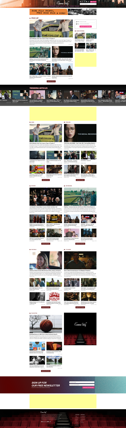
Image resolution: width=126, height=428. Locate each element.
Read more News (46, 180)
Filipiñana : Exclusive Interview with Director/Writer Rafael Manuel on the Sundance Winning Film (39, 60)
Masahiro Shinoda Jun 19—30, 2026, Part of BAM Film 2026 (37, 303)
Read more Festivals (45, 307)
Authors (81, 420)
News (48, 6)
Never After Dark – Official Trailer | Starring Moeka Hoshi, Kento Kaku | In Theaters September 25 (88, 176)
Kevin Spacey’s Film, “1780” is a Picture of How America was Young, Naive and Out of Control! (19, 101)
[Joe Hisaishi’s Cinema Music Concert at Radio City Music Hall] (46, 197)
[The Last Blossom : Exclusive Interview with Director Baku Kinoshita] (71, 233)
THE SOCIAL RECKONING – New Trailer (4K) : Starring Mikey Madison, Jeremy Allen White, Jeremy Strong (62, 60)
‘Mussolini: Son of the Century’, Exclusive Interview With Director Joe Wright (88, 303)
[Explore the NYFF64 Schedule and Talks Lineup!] (54, 155)
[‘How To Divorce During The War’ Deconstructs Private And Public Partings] (54, 233)
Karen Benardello (32, 226)
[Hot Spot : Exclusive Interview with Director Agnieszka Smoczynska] (62, 69)
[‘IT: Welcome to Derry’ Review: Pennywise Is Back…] (71, 282)
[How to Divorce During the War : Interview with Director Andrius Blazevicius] (88, 233)
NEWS (32, 122)
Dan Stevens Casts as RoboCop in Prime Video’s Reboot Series (37, 101)
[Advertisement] (85, 60)
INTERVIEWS (69, 185)
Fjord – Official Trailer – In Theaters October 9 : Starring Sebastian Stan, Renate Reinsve (40, 77)
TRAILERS (68, 122)
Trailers (62, 6)
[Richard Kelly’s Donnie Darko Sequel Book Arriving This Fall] (54, 94)
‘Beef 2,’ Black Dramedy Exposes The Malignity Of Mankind (77, 270)
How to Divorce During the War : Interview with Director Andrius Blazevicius (87, 239)
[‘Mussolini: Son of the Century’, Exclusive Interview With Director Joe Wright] (88, 296)
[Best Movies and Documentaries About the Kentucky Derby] (54, 346)
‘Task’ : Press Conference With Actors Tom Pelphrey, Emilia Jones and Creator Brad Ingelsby (71, 303)
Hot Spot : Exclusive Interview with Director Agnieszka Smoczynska (62, 77)
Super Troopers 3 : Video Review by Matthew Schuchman (53, 225)
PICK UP (34, 18)
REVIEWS (33, 185)
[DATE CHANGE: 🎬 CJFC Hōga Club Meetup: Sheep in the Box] (37, 282)
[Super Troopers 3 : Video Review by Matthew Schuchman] (54, 218)
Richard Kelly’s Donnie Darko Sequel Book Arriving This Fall (53, 101)
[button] (96, 97)
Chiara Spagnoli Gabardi (50, 240)
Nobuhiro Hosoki (32, 44)
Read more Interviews (80, 243)
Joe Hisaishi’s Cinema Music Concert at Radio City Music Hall (43, 207)
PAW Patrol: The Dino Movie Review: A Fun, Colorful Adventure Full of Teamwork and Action (37, 239)
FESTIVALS (33, 249)
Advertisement (82, 419)
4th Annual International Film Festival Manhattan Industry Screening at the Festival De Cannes (36, 352)
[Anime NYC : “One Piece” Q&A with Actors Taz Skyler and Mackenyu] (88, 94)
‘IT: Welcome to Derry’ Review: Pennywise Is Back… (69, 288)
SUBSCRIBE (94, 1)
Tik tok (88, 1)
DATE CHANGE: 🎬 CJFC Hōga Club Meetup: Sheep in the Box (36, 288)
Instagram (82, 1)
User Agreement (83, 416)
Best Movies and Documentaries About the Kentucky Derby (54, 352)
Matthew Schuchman (49, 226)
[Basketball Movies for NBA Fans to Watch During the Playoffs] (46, 324)
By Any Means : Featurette (104, 100)
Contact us (82, 422)
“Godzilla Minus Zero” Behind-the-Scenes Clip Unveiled (37, 161)
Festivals (67, 6)
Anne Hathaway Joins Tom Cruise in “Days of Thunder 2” (42, 38)
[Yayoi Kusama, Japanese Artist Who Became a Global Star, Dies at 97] (37, 169)
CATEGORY (77, 414)
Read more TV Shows (80, 307)
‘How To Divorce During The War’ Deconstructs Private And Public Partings (53, 239)
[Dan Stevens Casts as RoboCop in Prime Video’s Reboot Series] (37, 94)
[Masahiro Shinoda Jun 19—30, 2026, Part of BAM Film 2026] (37, 296)
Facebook (80, 1)
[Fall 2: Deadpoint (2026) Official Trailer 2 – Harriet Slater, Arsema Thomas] (71, 94)
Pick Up (53, 57)
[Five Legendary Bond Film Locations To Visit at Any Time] (54, 360)
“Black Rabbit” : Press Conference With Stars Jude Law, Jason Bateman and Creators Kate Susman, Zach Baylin (88, 289)
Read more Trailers (80, 180)
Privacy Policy (82, 417)
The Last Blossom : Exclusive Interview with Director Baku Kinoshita (71, 239)
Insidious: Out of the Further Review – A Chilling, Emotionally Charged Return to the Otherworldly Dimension (37, 225)
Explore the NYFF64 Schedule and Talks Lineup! (54, 161)
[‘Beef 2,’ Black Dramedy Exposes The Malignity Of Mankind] (80, 260)
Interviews (52, 6)
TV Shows (72, 6)
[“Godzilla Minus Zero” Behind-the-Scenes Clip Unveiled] (37, 155)
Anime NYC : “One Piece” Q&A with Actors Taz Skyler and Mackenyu (87, 101)
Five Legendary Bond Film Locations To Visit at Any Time (54, 366)
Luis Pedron (31, 61)
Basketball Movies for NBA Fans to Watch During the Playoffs (43, 334)
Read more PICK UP (51, 81)
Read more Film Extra (46, 371)
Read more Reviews (45, 243)
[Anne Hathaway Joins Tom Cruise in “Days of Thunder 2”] (51, 28)
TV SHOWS (68, 249)
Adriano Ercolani (66, 290)
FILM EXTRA (34, 313)
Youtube (86, 1)
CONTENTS (82, 414)
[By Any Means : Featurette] (106, 94)
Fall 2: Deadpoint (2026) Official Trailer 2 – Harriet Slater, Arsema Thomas (71, 101)
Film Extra (77, 6)
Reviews (57, 6)
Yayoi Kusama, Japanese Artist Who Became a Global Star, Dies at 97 (36, 175)
